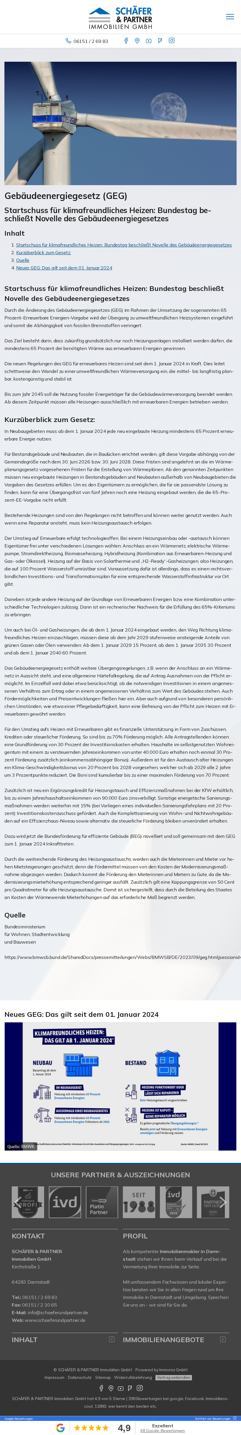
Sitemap (103, 1377)
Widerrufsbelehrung (133, 1377)
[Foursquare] (160, 41)
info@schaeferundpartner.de (58, 1312)
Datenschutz (80, 1377)
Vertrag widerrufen (173, 1377)
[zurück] (18, 1202)
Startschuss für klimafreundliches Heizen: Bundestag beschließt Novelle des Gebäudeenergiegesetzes (124, 245)
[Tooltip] (234, 1418)
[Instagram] (172, 41)
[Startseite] (120, 17)
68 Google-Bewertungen (162, 1430)
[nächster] (222, 1202)
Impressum (54, 1377)
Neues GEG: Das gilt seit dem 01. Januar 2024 (64, 268)
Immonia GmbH (173, 1369)
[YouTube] (149, 41)
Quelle (22, 260)
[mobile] (230, 16)
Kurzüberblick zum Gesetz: (43, 252)
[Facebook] (126, 41)
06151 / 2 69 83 (90, 41)
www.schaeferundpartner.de (55, 1320)
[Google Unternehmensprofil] (137, 41)
